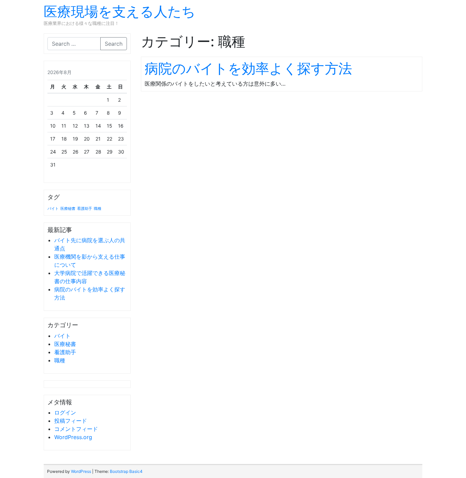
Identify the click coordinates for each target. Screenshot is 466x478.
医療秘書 (67, 208)
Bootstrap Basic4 (126, 471)
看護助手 (84, 208)
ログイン (65, 412)
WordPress (81, 471)
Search (113, 43)
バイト (53, 208)
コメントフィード (76, 428)
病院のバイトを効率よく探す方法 (248, 68)
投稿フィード (70, 420)
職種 (97, 208)
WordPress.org (73, 437)
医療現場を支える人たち (119, 11)
